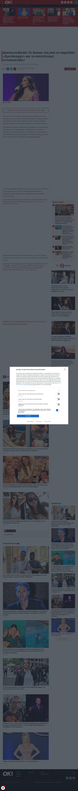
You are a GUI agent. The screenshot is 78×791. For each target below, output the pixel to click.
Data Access (39, 421)
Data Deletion (30, 421)
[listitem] (39, 390)
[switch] (58, 394)
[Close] (65, 369)
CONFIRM (28, 416)
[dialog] (39, 395)
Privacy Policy (47, 421)
